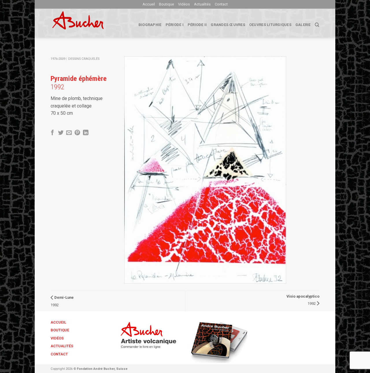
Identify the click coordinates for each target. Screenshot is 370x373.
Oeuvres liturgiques (270, 25)
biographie (150, 25)
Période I (175, 25)
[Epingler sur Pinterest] (77, 133)
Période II (197, 25)
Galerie (303, 25)
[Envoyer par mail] (69, 133)
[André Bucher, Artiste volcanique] (87, 23)
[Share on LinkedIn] (85, 133)
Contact (221, 4)
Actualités (202, 4)
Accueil (149, 4)
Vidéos (184, 4)
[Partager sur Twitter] (61, 133)
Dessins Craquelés (83, 59)
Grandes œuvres (228, 25)
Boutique (166, 4)
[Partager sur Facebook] (52, 133)
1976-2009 (58, 59)
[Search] (317, 24)
